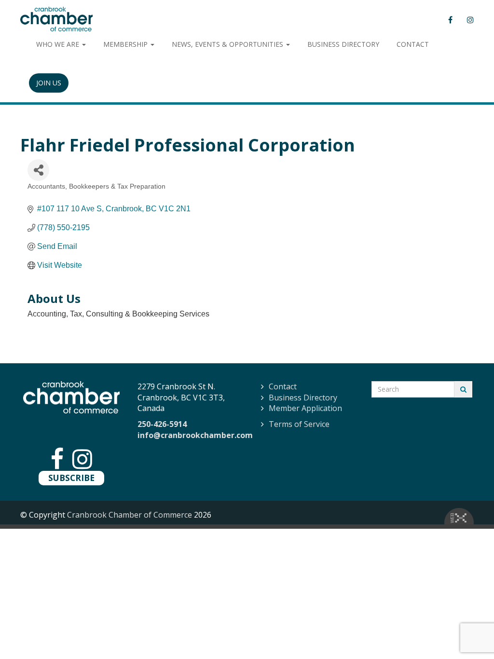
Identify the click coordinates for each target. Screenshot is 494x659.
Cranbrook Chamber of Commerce (129, 514)
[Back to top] (467, 632)
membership (126, 44)
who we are (58, 44)
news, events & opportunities (228, 44)
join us (48, 82)
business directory (343, 44)
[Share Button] (38, 170)
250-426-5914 (162, 424)
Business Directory (303, 397)
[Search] (463, 389)
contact (413, 44)
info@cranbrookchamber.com (195, 435)
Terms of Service (299, 424)
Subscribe (71, 477)
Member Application (305, 408)
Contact (283, 386)
